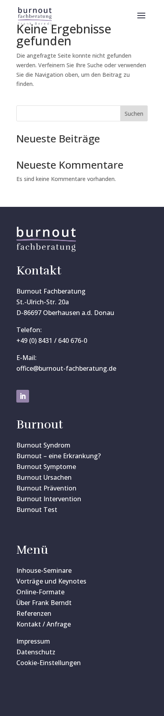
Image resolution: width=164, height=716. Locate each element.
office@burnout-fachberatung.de (66, 368)
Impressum (33, 641)
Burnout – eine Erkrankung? (58, 455)
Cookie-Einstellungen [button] (48, 662)
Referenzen (33, 613)
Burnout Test (36, 509)
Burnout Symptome (46, 466)
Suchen (134, 113)
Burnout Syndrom (43, 445)
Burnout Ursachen (44, 477)
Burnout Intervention (48, 498)
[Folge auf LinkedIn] (22, 396)
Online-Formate (40, 592)
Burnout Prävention (46, 488)
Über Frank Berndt (44, 602)
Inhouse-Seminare (44, 570)
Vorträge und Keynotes (51, 581)
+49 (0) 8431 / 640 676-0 (51, 340)
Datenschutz (35, 652)
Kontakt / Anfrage (43, 624)
